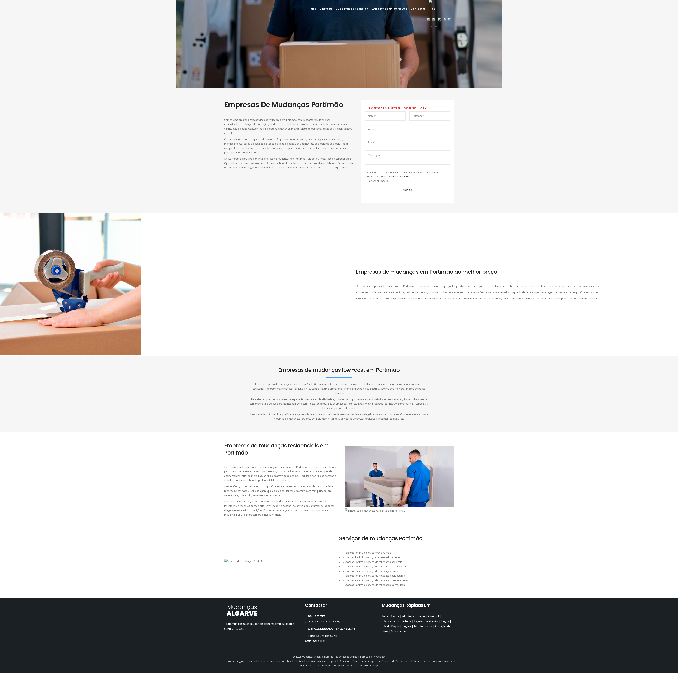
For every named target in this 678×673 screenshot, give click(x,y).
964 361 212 (316, 616)
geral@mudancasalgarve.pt (331, 629)
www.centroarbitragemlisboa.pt (437, 661)
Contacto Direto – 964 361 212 (397, 107)
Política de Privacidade (400, 176)
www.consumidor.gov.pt (365, 665)
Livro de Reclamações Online (340, 656)
